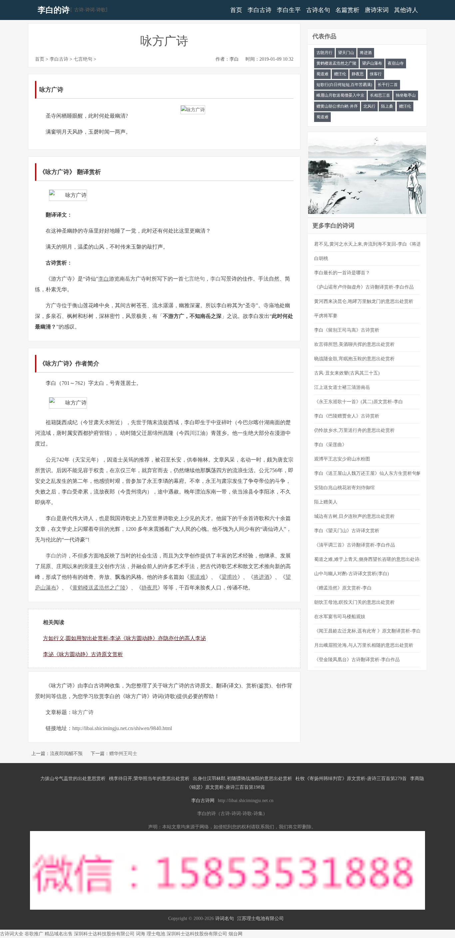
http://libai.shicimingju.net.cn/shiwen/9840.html (122, 728)
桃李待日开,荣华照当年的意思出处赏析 (149, 778)
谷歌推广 (34, 933)
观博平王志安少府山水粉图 (342, 459)
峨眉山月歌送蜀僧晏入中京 (340, 95)
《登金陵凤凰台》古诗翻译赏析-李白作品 (357, 659)
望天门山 (346, 52)
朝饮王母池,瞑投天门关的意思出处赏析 (354, 602)
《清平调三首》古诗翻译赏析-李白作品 (354, 544)
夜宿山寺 (396, 63)
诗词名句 (224, 918)
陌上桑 (387, 106)
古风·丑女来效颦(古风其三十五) (347, 373)
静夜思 (150, 587)
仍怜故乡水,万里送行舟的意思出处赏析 (354, 430)
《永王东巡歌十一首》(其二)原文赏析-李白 (358, 401)
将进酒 (261, 577)
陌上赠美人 (325, 501)
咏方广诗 (83, 712)
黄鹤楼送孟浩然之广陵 (99, 587)
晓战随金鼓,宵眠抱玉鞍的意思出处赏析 (354, 358)
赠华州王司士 (123, 753)
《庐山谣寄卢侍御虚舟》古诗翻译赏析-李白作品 (364, 287)
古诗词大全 (11, 933)
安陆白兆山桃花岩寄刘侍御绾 (344, 487)
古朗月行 (324, 52)
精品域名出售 (59, 933)
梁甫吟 (229, 577)
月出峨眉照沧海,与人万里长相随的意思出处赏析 (363, 645)
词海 (140, 933)
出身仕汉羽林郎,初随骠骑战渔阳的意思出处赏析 (242, 778)
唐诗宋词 (377, 10)
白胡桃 (321, 258)
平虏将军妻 (325, 315)
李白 (103, 279)
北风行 (369, 106)
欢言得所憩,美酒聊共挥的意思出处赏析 (354, 344)
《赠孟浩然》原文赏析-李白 (343, 587)
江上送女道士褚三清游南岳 (342, 387)
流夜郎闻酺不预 (66, 753)
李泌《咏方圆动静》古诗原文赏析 (83, 654)
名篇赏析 (347, 10)
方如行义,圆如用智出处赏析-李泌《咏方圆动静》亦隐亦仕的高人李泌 (124, 638)
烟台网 (235, 933)
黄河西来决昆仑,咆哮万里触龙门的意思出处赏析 (363, 301)
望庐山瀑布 (372, 63)
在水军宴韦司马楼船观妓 (339, 616)
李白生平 (289, 10)
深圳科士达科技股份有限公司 (104, 933)
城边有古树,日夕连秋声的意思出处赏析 (354, 516)
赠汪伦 (340, 74)
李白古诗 (259, 10)
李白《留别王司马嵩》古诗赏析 (346, 330)
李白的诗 (54, 10)
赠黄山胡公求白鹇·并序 (337, 106)
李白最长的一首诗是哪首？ (342, 272)
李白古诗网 (203, 800)
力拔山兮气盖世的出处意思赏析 (73, 778)
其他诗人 (406, 10)
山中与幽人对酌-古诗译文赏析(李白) (351, 573)
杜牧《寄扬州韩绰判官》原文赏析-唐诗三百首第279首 (351, 778)
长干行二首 (388, 84)
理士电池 (156, 933)
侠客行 (376, 74)
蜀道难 (198, 577)
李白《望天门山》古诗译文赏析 (346, 530)
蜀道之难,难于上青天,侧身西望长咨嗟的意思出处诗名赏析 (373, 559)
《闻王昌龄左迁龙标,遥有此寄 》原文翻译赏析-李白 (367, 630)
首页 (236, 10)
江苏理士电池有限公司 (260, 918)
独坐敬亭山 (406, 95)
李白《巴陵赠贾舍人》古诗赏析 (346, 416)
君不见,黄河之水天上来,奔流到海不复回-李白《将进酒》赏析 (377, 244)
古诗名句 (318, 10)
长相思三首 (380, 95)
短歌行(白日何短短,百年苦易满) (344, 84)
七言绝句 (83, 59)
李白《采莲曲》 (330, 444)
